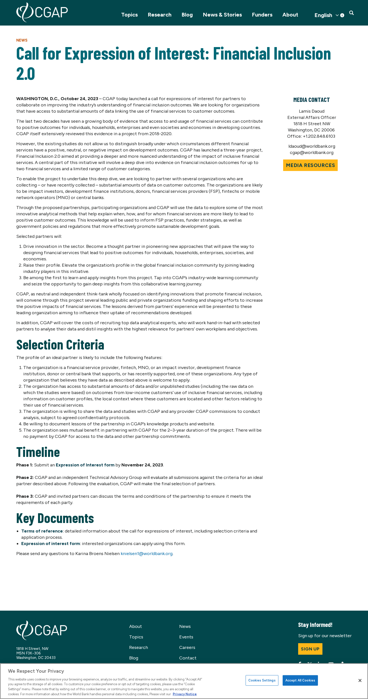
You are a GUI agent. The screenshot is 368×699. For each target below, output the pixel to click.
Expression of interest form (50, 543)
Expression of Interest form (85, 465)
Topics (129, 14)
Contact (188, 658)
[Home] (42, 12)
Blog (187, 14)
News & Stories (222, 14)
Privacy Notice (185, 694)
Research (159, 14)
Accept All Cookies (300, 680)
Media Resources (310, 165)
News (22, 40)
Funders (262, 14)
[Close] (359, 680)
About (290, 14)
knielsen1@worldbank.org (146, 553)
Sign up (310, 649)
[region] (184, 681)
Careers (187, 647)
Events (186, 637)
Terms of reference (42, 531)
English (323, 15)
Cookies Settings (262, 680)
